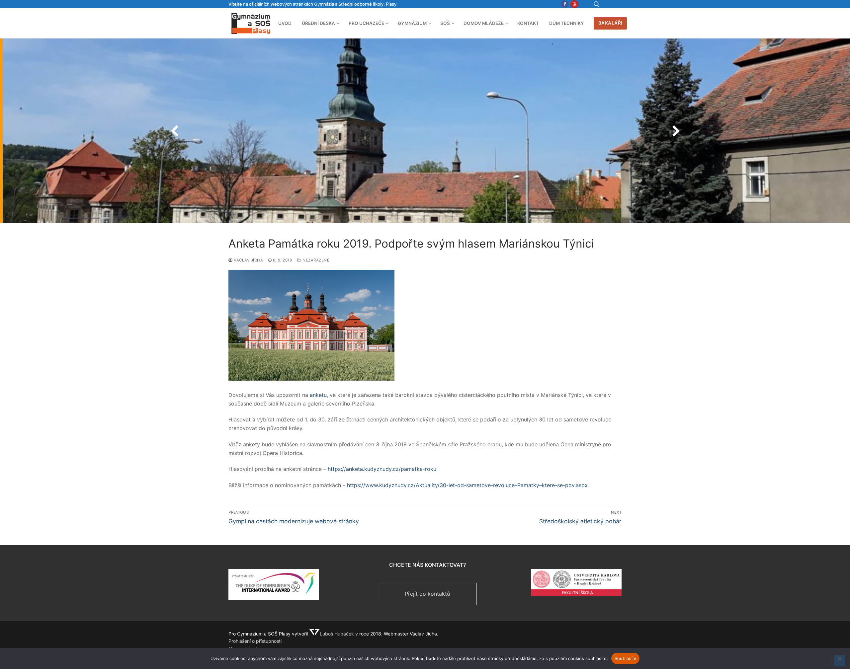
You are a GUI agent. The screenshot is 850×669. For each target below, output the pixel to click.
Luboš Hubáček (337, 633)
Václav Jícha (248, 260)
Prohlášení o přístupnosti (255, 641)
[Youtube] (574, 4)
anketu (318, 395)
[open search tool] (597, 4)
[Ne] (839, 660)
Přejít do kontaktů (427, 593)
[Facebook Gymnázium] (564, 4)
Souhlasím (625, 658)
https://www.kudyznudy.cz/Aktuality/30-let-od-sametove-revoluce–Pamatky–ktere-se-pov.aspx (467, 485)
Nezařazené (315, 260)
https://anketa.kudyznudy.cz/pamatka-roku (382, 469)
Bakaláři (610, 23)
